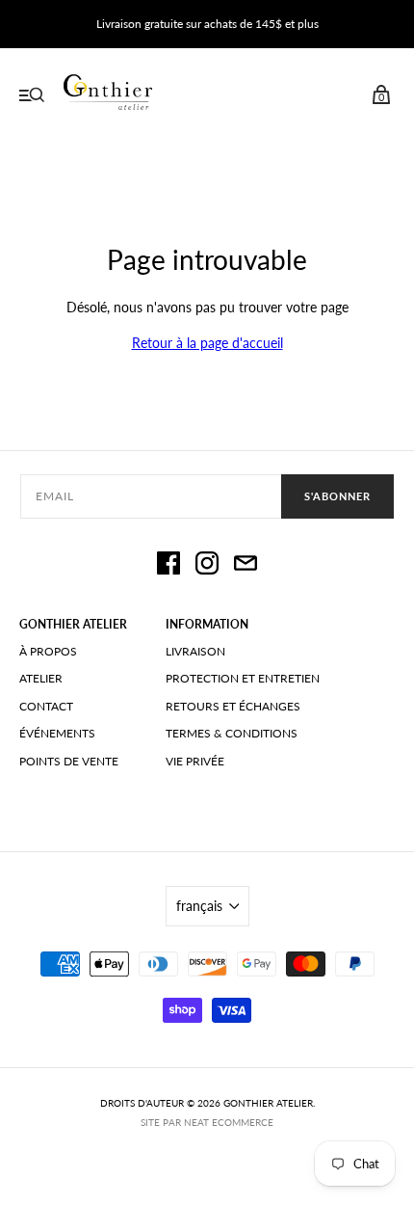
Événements (57, 733)
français (199, 905)
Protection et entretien (243, 678)
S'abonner (337, 496)
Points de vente (68, 761)
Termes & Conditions (232, 733)
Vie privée (195, 761)
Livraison (195, 651)
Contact (46, 706)
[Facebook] (168, 565)
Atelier (41, 678)
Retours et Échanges (233, 706)
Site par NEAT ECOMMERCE (207, 1122)
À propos (48, 651)
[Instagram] (207, 565)
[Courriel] (245, 565)
